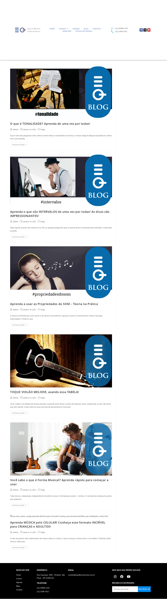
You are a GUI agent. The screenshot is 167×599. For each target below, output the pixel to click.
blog (43, 129)
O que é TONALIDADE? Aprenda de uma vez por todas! (50, 124)
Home (52, 29)
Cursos (62, 29)
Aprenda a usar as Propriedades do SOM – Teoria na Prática (54, 304)
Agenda (76, 29)
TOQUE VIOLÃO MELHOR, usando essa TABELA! (44, 392)
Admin (15, 129)
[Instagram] (145, 30)
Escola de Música (84, 31)
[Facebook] (141, 30)
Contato (97, 29)
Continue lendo (20, 144)
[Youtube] (148, 30)
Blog (86, 29)
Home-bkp (66, 31)
